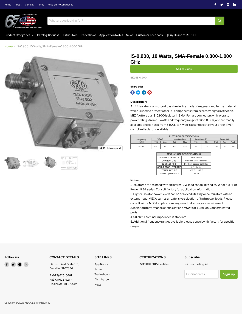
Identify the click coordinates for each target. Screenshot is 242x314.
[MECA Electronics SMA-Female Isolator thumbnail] (50, 163)
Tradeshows (102, 274)
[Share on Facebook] (132, 92)
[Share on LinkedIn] (144, 92)
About (18, 4)
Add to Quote (184, 68)
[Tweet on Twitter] (138, 92)
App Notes (101, 264)
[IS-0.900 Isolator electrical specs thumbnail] (69, 163)
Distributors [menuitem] (69, 35)
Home (7, 4)
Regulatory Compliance (60, 4)
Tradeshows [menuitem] (88, 35)
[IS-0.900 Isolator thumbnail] (12, 163)
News (98, 284)
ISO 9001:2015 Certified (154, 264)
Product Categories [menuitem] (17, 35)
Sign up (229, 274)
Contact (29, 4)
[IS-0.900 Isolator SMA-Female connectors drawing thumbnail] (31, 163)
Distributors (102, 279)
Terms (40, 4)
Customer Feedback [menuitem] (149, 35)
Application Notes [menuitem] (111, 35)
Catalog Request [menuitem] (48, 35)
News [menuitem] (129, 35)
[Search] (219, 21)
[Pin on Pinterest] (149, 92)
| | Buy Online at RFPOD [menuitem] (181, 35)
